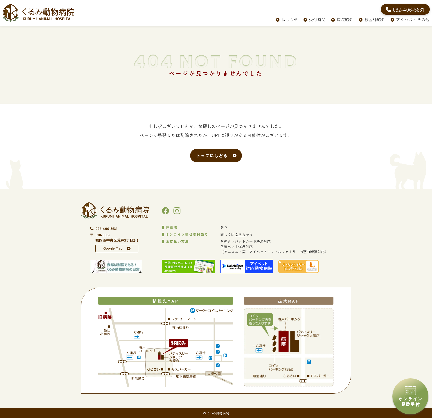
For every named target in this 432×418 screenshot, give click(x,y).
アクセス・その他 (413, 19)
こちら (240, 234)
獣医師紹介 (374, 19)
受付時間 (317, 19)
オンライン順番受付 (410, 401)
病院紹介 (345, 19)
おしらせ (289, 19)
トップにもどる (211, 155)
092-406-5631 (106, 228)
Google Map (112, 248)
